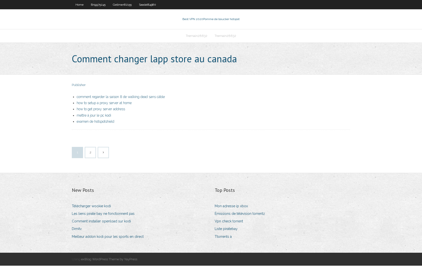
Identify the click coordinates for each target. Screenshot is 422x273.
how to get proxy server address (101, 109)
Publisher (79, 85)
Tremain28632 (196, 36)
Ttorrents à (223, 237)
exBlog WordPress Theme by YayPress (109, 259)
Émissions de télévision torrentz (240, 214)
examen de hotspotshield (95, 121)
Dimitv (77, 229)
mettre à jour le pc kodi (94, 115)
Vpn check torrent (229, 221)
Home (79, 4)
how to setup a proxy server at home (104, 103)
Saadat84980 (147, 4)
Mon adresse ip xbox (231, 206)
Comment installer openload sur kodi (101, 221)
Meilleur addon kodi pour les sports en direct (108, 237)
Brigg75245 (98, 4)
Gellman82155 (122, 4)
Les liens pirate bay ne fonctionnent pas (103, 214)
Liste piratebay (226, 229)
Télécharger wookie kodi (91, 206)
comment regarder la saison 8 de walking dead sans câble (121, 97)
